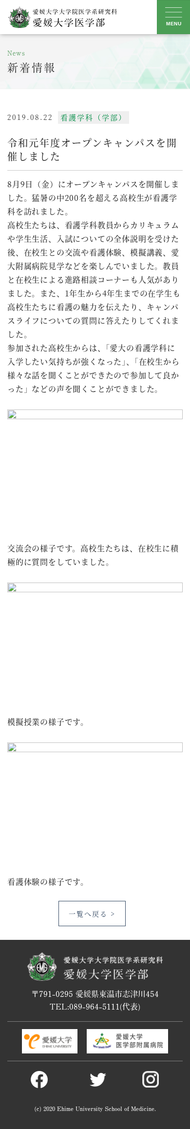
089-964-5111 (94, 1006)
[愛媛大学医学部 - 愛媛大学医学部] (62, 17)
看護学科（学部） (93, 117)
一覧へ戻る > (92, 913)
